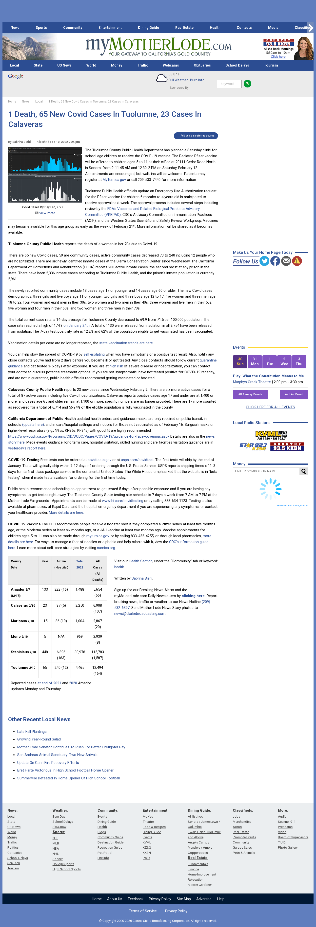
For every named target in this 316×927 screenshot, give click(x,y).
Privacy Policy (160, 899)
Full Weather (178, 80)
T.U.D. (282, 842)
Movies (148, 816)
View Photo (47, 213)
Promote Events (244, 837)
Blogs (102, 832)
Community (72, 28)
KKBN (147, 853)
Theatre (148, 822)
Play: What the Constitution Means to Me (268, 376)
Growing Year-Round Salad (39, 739)
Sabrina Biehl (142, 578)
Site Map (184, 899)
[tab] (240, 362)
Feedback (135, 899)
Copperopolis (198, 853)
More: (283, 810)
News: (12, 810)
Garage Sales (242, 847)
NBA (56, 848)
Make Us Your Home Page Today (263, 252)
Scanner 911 (287, 822)
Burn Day (59, 816)
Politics (13, 847)
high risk (116, 366)
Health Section (141, 561)
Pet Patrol (105, 853)
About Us (114, 899)
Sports (41, 28)
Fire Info (103, 858)
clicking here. (194, 596)
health (119, 567)
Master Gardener (200, 885)
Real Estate (184, 28)
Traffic (142, 65)
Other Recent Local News (39, 719)
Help (220, 899)
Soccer (58, 859)
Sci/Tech (13, 863)
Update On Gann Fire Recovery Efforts (48, 762)
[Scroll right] (310, 27)
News (15, 28)
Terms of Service (143, 911)
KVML (147, 842)
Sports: (59, 832)
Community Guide (110, 837)
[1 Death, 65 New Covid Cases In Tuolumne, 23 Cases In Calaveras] (45, 201)
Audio (282, 816)
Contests (244, 28)
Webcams (171, 65)
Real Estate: (198, 858)
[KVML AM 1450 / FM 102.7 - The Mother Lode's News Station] (272, 434)
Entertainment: (155, 810)
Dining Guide (148, 28)
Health (215, 28)
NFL (55, 838)
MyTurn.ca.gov (114, 179)
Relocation (195, 879)
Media (273, 28)
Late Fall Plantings (32, 731)
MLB (56, 843)
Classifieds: (243, 810)
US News (64, 65)
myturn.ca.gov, (98, 536)
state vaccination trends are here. (126, 343)
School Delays (237, 65)
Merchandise (242, 822)
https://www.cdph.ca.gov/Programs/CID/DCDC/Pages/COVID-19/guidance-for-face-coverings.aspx (88, 436)
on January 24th (76, 325)
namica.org (106, 548)
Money (116, 65)
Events (102, 816)
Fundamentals (198, 864)
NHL (56, 854)
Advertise (204, 899)
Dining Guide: (199, 810)
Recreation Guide (110, 847)
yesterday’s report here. (27, 448)
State (38, 65)
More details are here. (66, 512)
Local (14, 65)
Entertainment (110, 28)
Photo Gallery (287, 847)
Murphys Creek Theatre (252, 382)
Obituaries (202, 65)
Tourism (271, 65)
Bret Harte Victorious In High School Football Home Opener (65, 770)
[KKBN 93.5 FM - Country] (287, 445)
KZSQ (147, 847)
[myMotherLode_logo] (158, 46)
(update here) (33, 424)
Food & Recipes (154, 827)
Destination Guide (110, 842)
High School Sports (67, 869)
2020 (73, 683)
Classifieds (304, 28)
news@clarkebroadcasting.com (139, 613)
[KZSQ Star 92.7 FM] (251, 445)
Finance (193, 869)
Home (97, 899)
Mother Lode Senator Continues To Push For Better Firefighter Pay (71, 747)
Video (282, 832)
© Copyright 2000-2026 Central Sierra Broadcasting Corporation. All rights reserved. (158, 921)
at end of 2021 (49, 683)
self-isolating (94, 354)
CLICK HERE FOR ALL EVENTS (270, 407)
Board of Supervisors (293, 837)
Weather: (60, 810)
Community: (108, 810)
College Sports (63, 864)
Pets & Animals (244, 853)
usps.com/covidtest (137, 460)
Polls (146, 858)
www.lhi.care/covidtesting (122, 500)
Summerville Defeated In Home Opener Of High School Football (68, 778)
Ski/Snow (59, 827)
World (91, 65)
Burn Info (197, 80)
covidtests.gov (99, 460)
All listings (195, 816)
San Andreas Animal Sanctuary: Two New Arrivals (57, 755)
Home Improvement (202, 874)
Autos (237, 827)
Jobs (236, 816)
